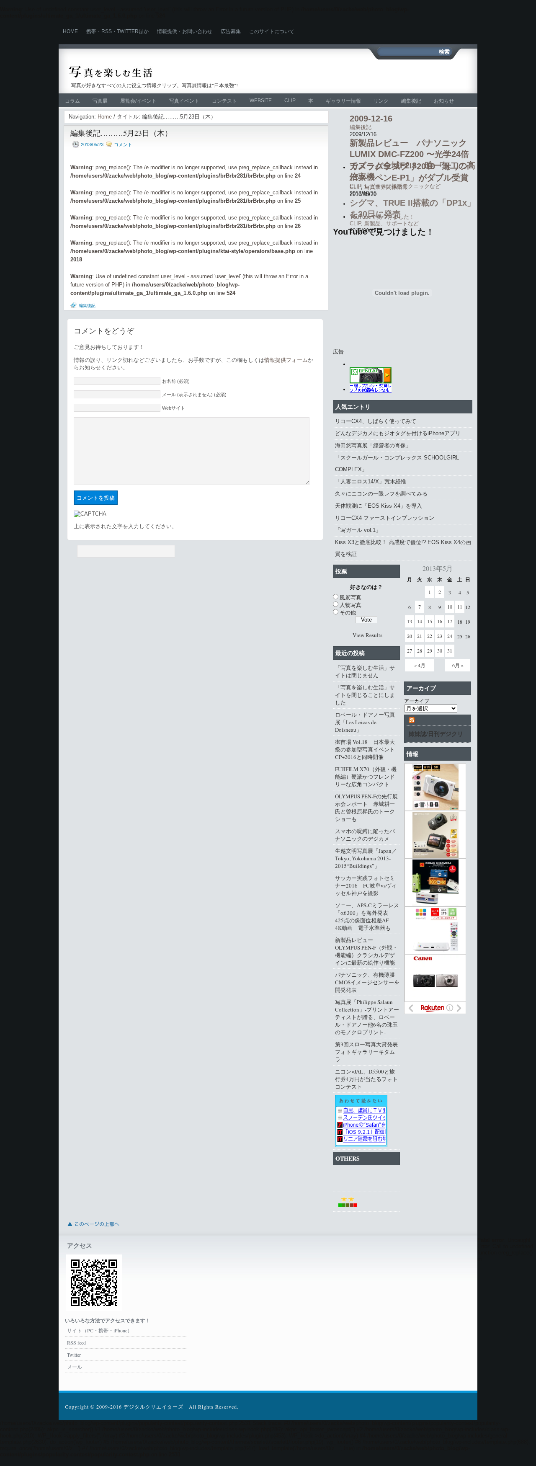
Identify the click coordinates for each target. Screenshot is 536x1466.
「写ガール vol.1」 (358, 530)
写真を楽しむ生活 (158, 72)
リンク (381, 101)
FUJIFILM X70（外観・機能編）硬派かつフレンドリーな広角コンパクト (366, 776)
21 (419, 635)
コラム (72, 101)
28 (419, 650)
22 (429, 635)
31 (449, 650)
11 (459, 606)
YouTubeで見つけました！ (382, 217)
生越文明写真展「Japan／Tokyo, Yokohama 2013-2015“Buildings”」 (366, 858)
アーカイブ (416, 700)
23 (439, 635)
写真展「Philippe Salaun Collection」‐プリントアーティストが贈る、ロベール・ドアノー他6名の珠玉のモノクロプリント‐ (367, 1017)
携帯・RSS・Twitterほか (117, 31)
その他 (348, 612)
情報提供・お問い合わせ (184, 31)
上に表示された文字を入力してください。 (125, 526)
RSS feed (76, 1342)
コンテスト (224, 101)
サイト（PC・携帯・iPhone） (99, 1330)
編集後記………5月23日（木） (121, 133)
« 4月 (419, 665)
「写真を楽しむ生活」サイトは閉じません (365, 671)
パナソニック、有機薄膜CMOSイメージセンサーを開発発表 (367, 982)
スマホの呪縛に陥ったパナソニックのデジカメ (365, 834)
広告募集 (231, 31)
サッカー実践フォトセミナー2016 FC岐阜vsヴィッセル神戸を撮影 (366, 885)
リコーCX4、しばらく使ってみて (375, 421)
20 (409, 635)
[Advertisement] (345, 75)
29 (429, 650)
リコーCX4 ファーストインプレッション (384, 518)
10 (449, 606)
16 (439, 621)
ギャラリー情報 (343, 101)
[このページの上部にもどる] (93, 1229)
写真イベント (184, 101)
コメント (123, 144)
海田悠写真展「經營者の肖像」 (373, 445)
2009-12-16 (371, 118)
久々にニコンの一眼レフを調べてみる (381, 493)
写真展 (100, 101)
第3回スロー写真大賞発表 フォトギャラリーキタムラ (367, 1051)
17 (449, 621)
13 (409, 621)
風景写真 (350, 597)
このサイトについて (271, 31)
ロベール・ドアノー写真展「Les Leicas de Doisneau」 (365, 722)
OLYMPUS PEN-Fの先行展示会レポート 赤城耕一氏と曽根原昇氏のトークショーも (366, 807)
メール (74, 1366)
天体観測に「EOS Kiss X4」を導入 (378, 506)
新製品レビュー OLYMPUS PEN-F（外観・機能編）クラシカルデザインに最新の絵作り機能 (366, 951)
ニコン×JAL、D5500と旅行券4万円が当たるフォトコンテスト (366, 1079)
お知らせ (444, 101)
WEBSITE (261, 100)
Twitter (74, 1354)
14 (419, 621)
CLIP (290, 100)
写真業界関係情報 (386, 187)
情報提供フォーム (286, 360)
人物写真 (350, 605)
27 (409, 650)
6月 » (458, 665)
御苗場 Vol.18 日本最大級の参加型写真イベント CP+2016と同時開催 (367, 749)
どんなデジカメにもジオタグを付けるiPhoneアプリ (398, 433)
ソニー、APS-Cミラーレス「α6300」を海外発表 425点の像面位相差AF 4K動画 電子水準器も (367, 916)
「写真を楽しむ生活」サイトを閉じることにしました (365, 695)
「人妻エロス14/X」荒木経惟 (370, 481)
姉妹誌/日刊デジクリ (436, 733)
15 (429, 621)
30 (439, 650)
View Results (367, 635)
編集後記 (411, 101)
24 (449, 635)
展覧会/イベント (138, 101)
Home (70, 31)
